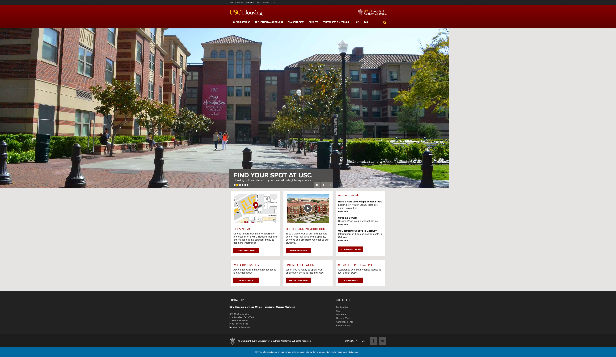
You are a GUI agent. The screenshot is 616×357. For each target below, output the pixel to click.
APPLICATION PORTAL (298, 280)
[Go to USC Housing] (246, 13)
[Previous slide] (324, 185)
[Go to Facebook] (373, 341)
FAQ (366, 22)
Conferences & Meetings (336, 22)
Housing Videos (344, 318)
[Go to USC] (371, 12)
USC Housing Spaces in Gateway (357, 230)
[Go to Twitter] (382, 341)
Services (313, 22)
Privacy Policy (343, 325)
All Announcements (350, 249)
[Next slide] (330, 185)
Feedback (341, 314)
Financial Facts (296, 22)
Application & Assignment (269, 22)
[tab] (235, 185)
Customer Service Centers (279, 306)
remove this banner (348, 352)
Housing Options (241, 22)
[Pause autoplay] (317, 185)
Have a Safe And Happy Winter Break (360, 201)
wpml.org (285, 352)
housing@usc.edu (241, 326)
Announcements (344, 321)
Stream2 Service (348, 217)
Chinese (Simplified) (265, 2)
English (248, 2)
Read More (343, 211)
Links (356, 22)
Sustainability (343, 307)
